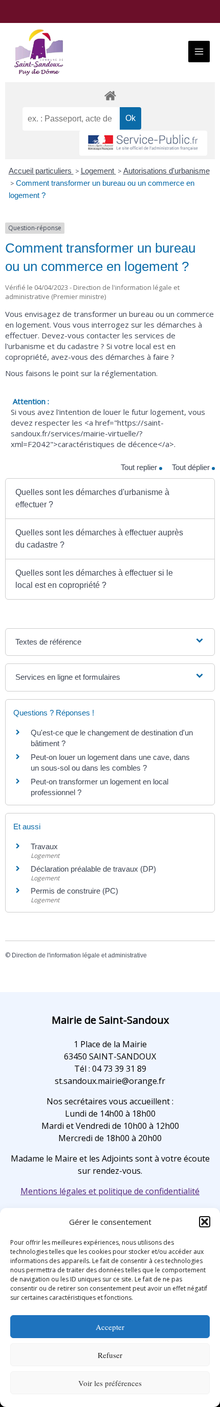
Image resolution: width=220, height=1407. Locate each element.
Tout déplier (192, 467)
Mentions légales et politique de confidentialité (110, 1191)
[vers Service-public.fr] (143, 143)
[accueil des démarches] (110, 95)
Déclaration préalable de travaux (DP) (93, 869)
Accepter (110, 1327)
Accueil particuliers (41, 170)
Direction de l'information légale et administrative (79, 955)
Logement (98, 170)
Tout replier (140, 467)
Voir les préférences (110, 1383)
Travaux (44, 846)
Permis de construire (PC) (74, 890)
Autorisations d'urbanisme (166, 170)
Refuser (110, 1355)
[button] (205, 1222)
